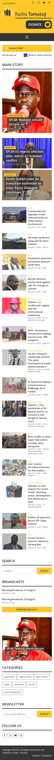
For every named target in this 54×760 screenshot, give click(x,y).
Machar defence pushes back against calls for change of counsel (39, 283)
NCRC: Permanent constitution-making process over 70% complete (39, 335)
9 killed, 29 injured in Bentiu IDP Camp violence (39, 520)
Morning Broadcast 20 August (18, 599)
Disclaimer (47, 755)
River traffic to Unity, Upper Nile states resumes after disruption (39, 441)
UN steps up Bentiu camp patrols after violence (39, 241)
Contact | (36, 755)
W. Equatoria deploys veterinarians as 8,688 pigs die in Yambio (39, 386)
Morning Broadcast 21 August (18, 590)
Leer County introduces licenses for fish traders (39, 467)
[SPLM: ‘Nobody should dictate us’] (27, 102)
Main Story (25, 677)
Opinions (38, 299)
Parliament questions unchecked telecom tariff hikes (40, 261)
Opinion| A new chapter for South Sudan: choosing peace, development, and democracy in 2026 (39, 494)
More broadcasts (27, 609)
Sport (31, 684)
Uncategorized (12, 692)
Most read (42, 677)
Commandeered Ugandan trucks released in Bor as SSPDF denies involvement (38, 218)
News (30, 208)
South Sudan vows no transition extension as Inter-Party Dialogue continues (24, 185)
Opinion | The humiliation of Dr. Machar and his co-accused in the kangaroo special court (38, 413)
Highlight (10, 148)
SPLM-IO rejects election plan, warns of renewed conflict (24, 155)
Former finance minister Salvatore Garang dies (38, 541)
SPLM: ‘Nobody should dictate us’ (25, 121)
